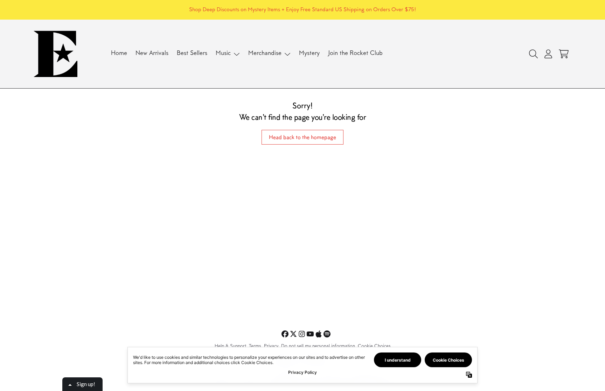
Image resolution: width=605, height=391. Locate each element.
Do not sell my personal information (318, 346)
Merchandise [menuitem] (264, 53)
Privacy (271, 346)
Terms (255, 346)
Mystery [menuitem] (309, 53)
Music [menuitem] (223, 53)
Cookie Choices (374, 346)
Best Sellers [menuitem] (192, 53)
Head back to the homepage (302, 137)
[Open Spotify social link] (327, 334)
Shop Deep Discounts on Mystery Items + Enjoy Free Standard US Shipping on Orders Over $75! (302, 10)
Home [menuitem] (119, 53)
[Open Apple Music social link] (318, 334)
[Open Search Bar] (533, 54)
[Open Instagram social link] (302, 334)
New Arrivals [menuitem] (151, 53)
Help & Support (230, 346)
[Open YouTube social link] (310, 334)
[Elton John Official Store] (55, 54)
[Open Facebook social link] (285, 334)
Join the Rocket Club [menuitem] (355, 53)
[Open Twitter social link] (293, 334)
